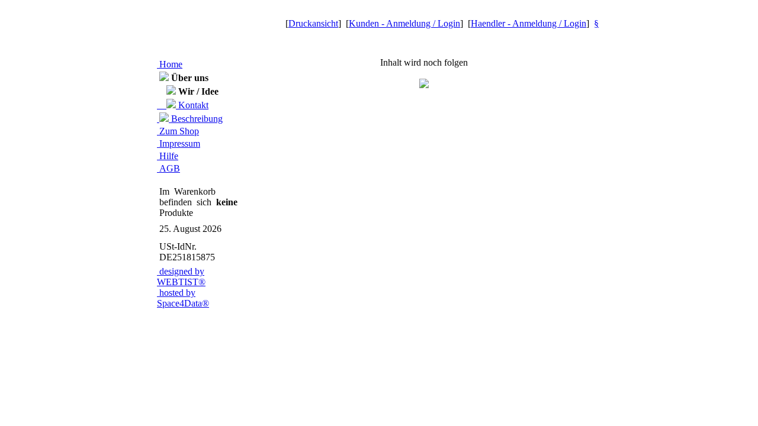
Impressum (178, 143)
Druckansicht (313, 23)
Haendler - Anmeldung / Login (528, 23)
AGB (168, 168)
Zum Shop (178, 131)
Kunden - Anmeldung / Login (404, 23)
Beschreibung (196, 119)
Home (169, 64)
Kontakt (192, 105)
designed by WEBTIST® (181, 276)
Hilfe (167, 156)
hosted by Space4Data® (183, 298)
